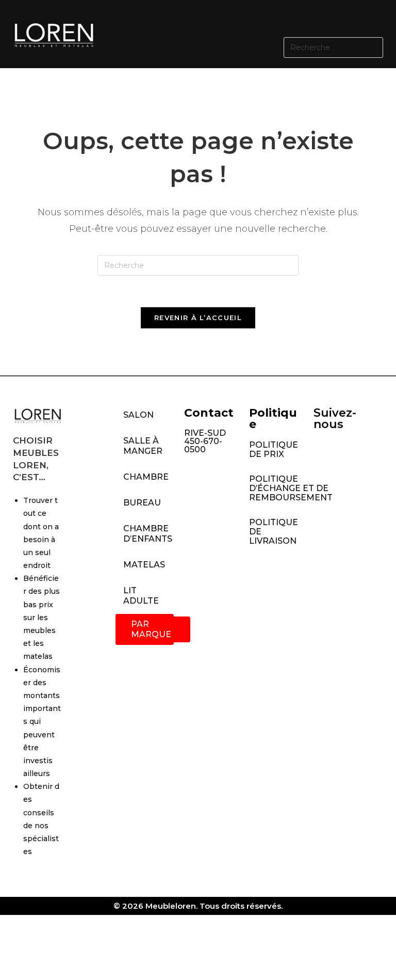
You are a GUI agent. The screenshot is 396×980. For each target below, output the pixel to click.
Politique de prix (273, 449)
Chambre (146, 477)
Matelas (144, 565)
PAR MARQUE (151, 629)
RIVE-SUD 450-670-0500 (205, 441)
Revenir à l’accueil (198, 317)
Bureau (142, 503)
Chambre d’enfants (147, 534)
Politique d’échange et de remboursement (276, 488)
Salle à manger (142, 446)
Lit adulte (141, 596)
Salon (138, 415)
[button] (251, 17)
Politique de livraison (273, 531)
